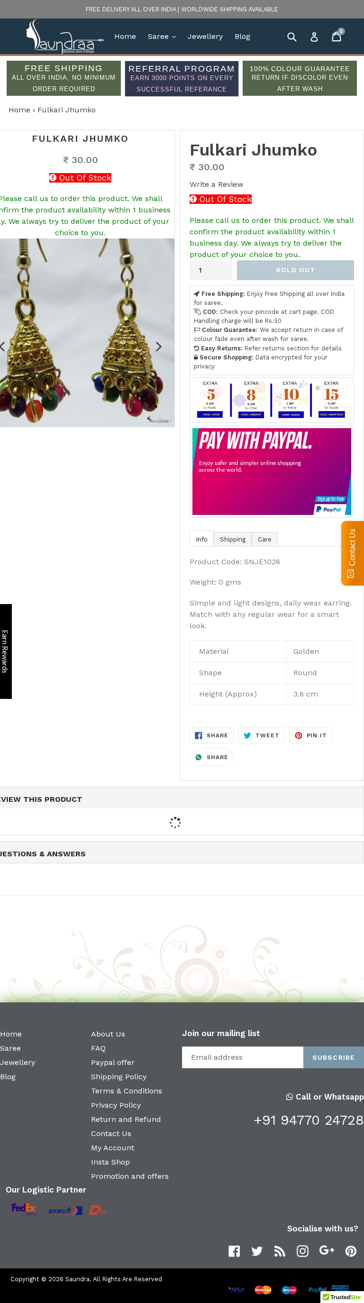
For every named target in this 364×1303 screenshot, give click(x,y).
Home (125, 36)
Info (202, 539)
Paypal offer (113, 1062)
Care (265, 539)
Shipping (233, 539)
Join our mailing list (221, 1033)
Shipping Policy (118, 1076)
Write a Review (216, 184)
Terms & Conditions (126, 1090)
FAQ (98, 1048)
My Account (112, 1147)
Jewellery (205, 36)
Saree (164, 36)
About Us (108, 1033)
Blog (242, 36)
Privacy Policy (116, 1105)
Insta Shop (110, 1161)
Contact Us (111, 1133)
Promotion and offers (130, 1176)
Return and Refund (126, 1119)
